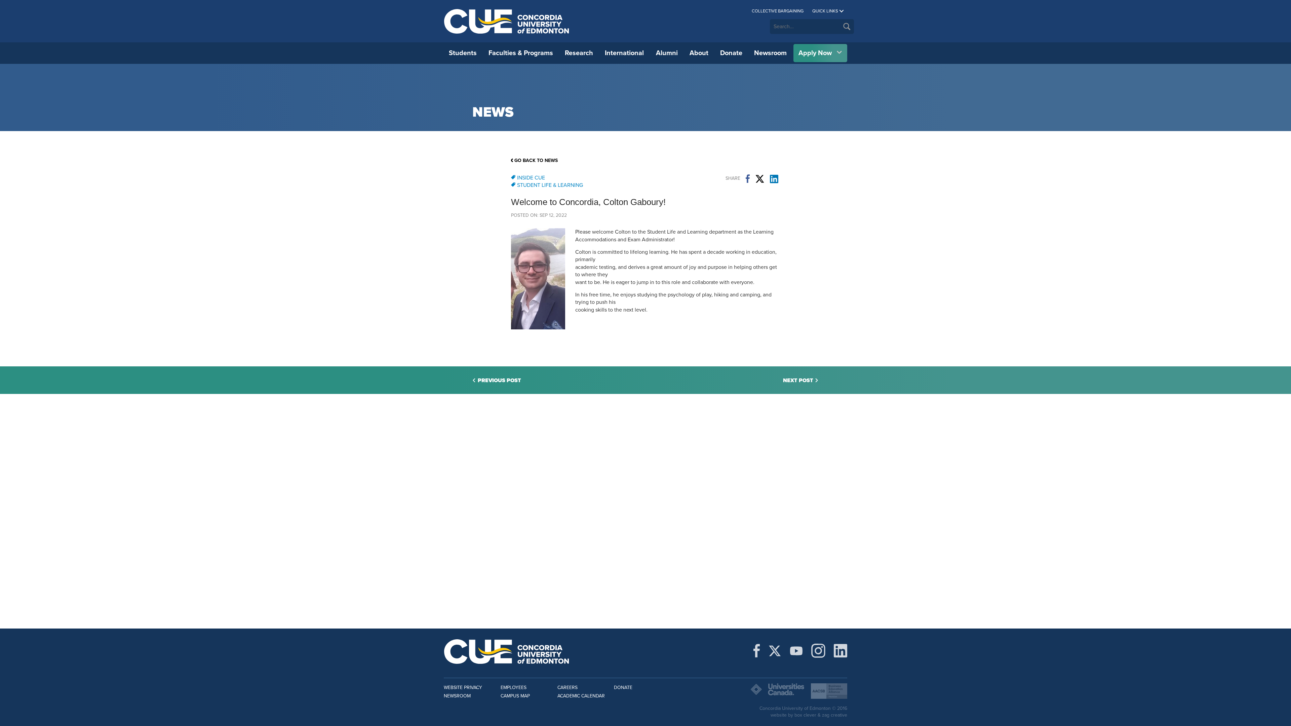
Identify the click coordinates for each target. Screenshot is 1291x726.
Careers (567, 687)
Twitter (760, 179)
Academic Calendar (581, 696)
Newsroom (770, 53)
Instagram (818, 651)
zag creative (834, 715)
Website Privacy (463, 687)
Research (579, 53)
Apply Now (815, 53)
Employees (513, 687)
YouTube (796, 651)
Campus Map (515, 696)
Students (463, 53)
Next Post (798, 380)
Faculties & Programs (520, 53)
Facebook (748, 179)
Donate (731, 53)
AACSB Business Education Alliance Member (829, 691)
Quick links (825, 11)
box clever (805, 715)
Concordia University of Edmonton (507, 21)
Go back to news (536, 160)
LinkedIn (774, 179)
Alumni (667, 53)
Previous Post (499, 380)
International (624, 53)
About (699, 53)
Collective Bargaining (778, 11)
